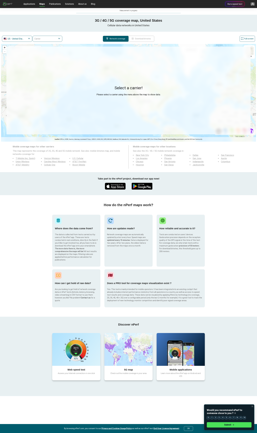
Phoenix (168, 158)
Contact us (85, 298)
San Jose (197, 158)
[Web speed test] (76, 349)
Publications (55, 4)
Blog (93, 4)
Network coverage (117, 39)
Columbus (225, 161)
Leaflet (57, 139)
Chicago (139, 161)
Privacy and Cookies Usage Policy (116, 428)
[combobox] (17, 39)
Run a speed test (235, 4)
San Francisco (227, 155)
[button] (5, 48)
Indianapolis (198, 161)
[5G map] (128, 349)
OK (188, 428)
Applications (29, 4)
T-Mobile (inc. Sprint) (25, 158)
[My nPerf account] (252, 4)
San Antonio (169, 161)
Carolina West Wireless (55, 161)
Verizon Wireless (52, 158)
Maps (42, 4)
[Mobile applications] (181, 349)
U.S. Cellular (77, 158)
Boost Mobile (78, 165)
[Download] (115, 186)
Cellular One (49, 165)
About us (82, 4)
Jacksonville (198, 165)
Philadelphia (169, 155)
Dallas (195, 155)
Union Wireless (22, 161)
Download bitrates (143, 39)
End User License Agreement (166, 428)
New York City (142, 155)
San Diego (169, 165)
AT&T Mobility (22, 165)
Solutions (69, 4)
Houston (140, 165)
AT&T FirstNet (79, 161)
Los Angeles (142, 158)
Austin (224, 158)
